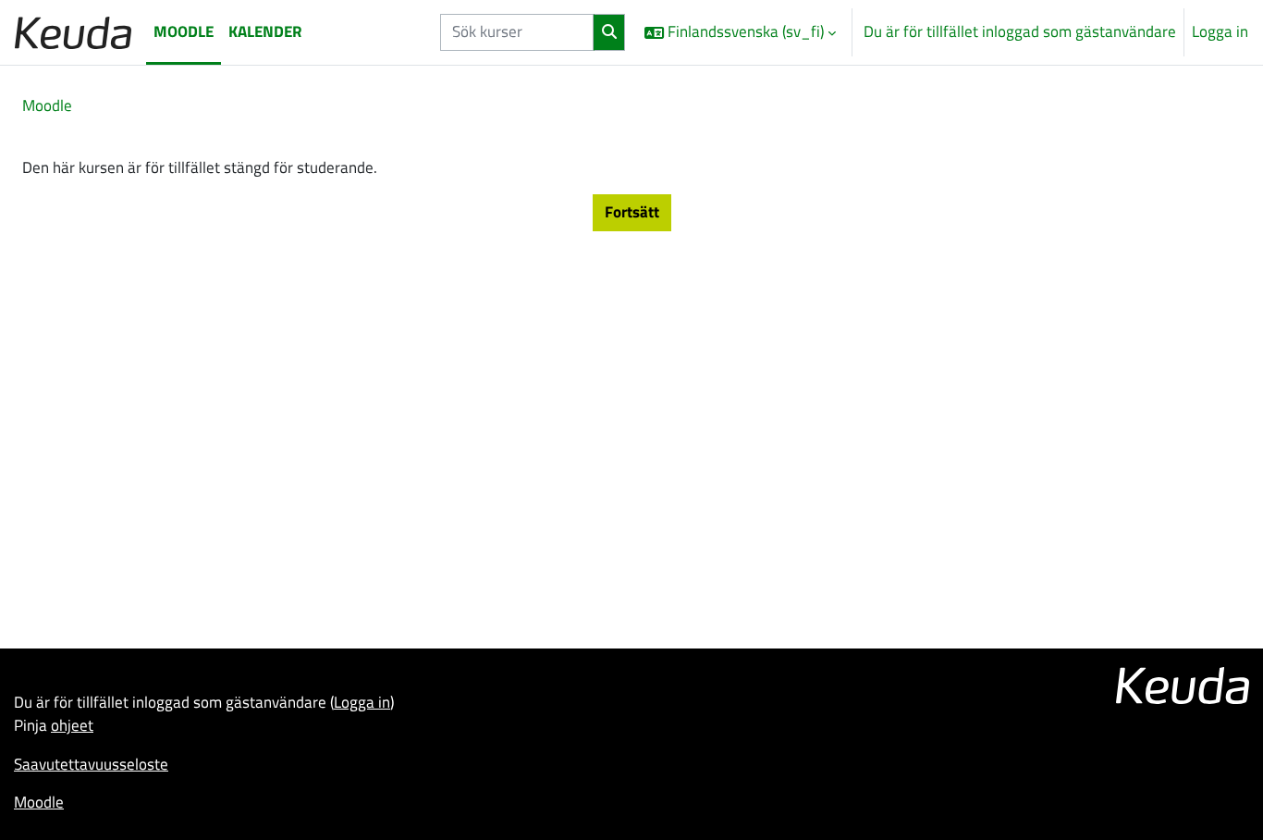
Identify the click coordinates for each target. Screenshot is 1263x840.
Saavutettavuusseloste (91, 764)
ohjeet (72, 725)
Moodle (47, 105)
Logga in (1220, 31)
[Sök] (609, 32)
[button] (740, 32)
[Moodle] (73, 32)
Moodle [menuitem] (183, 31)
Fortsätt (632, 212)
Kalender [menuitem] (265, 31)
